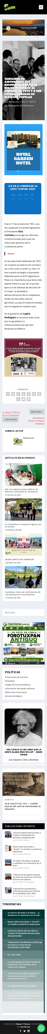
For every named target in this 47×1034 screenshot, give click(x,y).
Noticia (26, 840)
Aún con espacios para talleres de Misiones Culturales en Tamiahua (21, 490)
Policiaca (27, 854)
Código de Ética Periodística (17, 684)
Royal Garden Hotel (23, 159)
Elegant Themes (23, 1024)
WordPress (25, 1027)
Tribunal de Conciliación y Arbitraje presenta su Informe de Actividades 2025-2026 (26, 891)
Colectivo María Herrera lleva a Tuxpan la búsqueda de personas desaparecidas (27, 835)
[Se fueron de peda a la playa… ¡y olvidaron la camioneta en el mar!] (8, 862)
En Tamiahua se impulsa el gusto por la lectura (23, 525)
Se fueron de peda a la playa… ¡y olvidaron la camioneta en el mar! (27, 863)
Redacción (14, 101)
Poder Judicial (29, 882)
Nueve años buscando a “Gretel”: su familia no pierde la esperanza (27, 849)
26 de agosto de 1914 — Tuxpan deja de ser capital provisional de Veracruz (23, 806)
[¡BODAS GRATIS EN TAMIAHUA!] (23, 544)
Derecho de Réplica (13, 696)
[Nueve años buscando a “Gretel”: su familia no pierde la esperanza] (8, 848)
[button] (41, 1028)
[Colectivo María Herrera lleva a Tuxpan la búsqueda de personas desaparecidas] (8, 834)
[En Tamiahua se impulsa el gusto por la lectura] (23, 509)
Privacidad (9, 681)
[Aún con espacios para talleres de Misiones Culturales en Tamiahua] (23, 474)
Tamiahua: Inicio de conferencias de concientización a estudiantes (22, 593)
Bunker (11, 253)
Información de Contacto (16, 677)
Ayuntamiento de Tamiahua (19, 105)
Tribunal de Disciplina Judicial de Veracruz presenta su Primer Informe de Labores (27, 877)
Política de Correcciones (16, 692)
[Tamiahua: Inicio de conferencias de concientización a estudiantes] (23, 577)
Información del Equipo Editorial (20, 688)
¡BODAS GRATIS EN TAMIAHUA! (19, 559)
